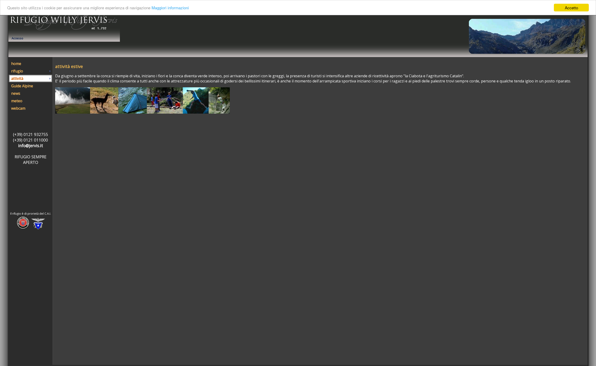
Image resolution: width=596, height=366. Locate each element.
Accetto (571, 7)
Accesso (17, 38)
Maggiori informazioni (170, 8)
